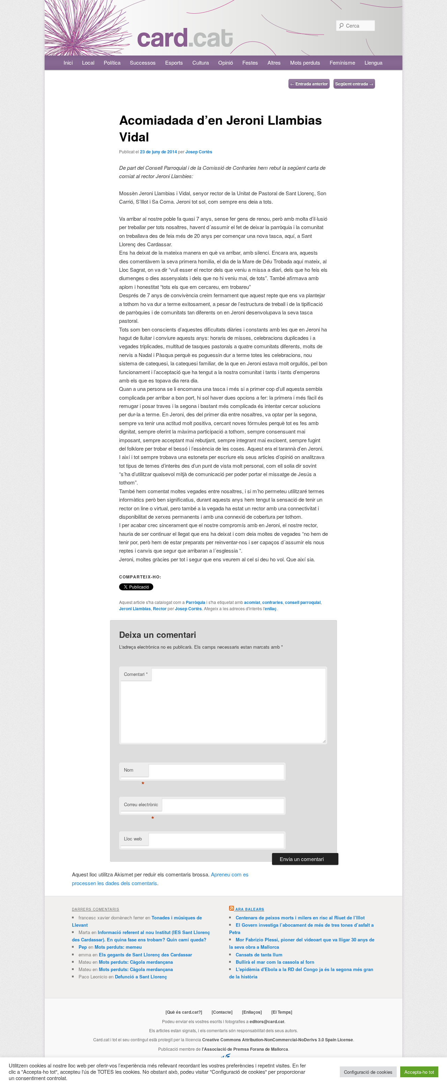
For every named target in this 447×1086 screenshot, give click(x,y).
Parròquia (195, 602)
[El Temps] (281, 1012)
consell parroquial (303, 602)
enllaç (271, 608)
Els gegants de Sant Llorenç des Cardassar (145, 954)
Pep (83, 946)
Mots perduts (305, 62)
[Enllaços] (252, 1012)
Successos (143, 62)
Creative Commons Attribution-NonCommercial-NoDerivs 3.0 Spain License (277, 1039)
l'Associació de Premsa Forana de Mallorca (245, 1049)
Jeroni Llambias (135, 608)
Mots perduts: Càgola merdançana (136, 962)
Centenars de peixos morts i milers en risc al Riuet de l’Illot (300, 917)
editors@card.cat (267, 1021)
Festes (250, 62)
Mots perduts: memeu (118, 946)
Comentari (136, 674)
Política (112, 62)
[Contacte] (222, 1012)
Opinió (225, 62)
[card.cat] (185, 42)
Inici (68, 62)
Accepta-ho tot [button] (419, 1072)
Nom (134, 771)
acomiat (252, 602)
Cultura (200, 62)
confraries (272, 602)
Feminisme (342, 62)
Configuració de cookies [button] (368, 1072)
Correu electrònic (141, 806)
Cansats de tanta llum (259, 954)
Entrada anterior (309, 83)
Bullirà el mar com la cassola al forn (275, 962)
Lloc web (133, 838)
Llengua (373, 62)
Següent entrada (354, 83)
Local (88, 62)
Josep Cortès (198, 151)
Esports (174, 62)
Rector (160, 608)
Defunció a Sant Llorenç (141, 976)
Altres (274, 62)
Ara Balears (249, 909)
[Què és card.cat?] (184, 1012)
